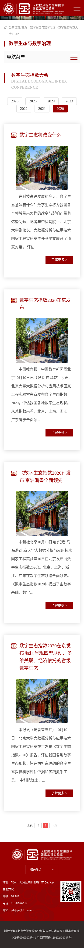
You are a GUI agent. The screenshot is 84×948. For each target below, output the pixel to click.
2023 (69, 101)
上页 (30, 825)
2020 (17, 34)
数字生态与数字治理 (42, 27)
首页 (24, 27)
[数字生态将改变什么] (42, 168)
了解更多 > (59, 260)
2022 (24, 109)
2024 (51, 101)
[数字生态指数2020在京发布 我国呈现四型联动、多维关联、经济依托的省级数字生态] (42, 701)
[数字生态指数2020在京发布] (42, 340)
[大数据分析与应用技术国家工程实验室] (34, 8)
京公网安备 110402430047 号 (54, 937)
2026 (14, 101)
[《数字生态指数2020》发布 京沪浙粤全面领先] (42, 513)
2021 (42, 109)
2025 (33, 101)
